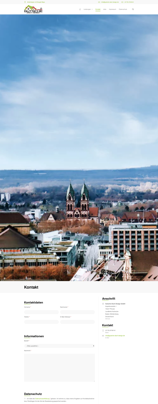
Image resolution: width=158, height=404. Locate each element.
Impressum (112, 9)
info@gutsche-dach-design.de (110, 2)
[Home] (80, 9)
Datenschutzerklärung (42, 399)
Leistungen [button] (87, 9)
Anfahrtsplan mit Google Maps (36, 2)
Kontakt (97, 9)
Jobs (104, 9)
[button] (133, 9)
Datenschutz (123, 9)
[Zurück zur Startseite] (33, 9)
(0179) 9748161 (129, 2)
